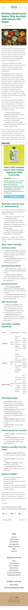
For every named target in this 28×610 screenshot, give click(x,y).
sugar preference (7, 212)
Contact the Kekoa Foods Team (14, 587)
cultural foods (12, 509)
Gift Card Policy (14, 570)
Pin (21, 513)
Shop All (14, 537)
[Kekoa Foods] (14, 7)
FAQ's (14, 561)
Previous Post (7, 520)
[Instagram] (10, 597)
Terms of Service (14, 565)
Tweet (6, 513)
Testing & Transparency (14, 572)
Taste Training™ (7, 74)
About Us (14, 551)
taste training (22, 509)
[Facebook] (13, 597)
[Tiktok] (15, 597)
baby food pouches (11, 506)
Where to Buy (14, 539)
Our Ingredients (14, 544)
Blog (14, 549)
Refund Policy (14, 568)
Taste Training (14, 542)
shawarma (7, 316)
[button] (22, 8)
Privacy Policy (14, 563)
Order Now (14, 196)
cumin (16, 316)
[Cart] (25, 7)
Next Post (22, 520)
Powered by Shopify (14, 601)
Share (14, 513)
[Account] (19, 7)
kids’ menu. (19, 309)
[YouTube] (17, 597)
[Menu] (3, 7)
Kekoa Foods (16, 600)
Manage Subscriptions (14, 575)
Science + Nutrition (14, 546)
